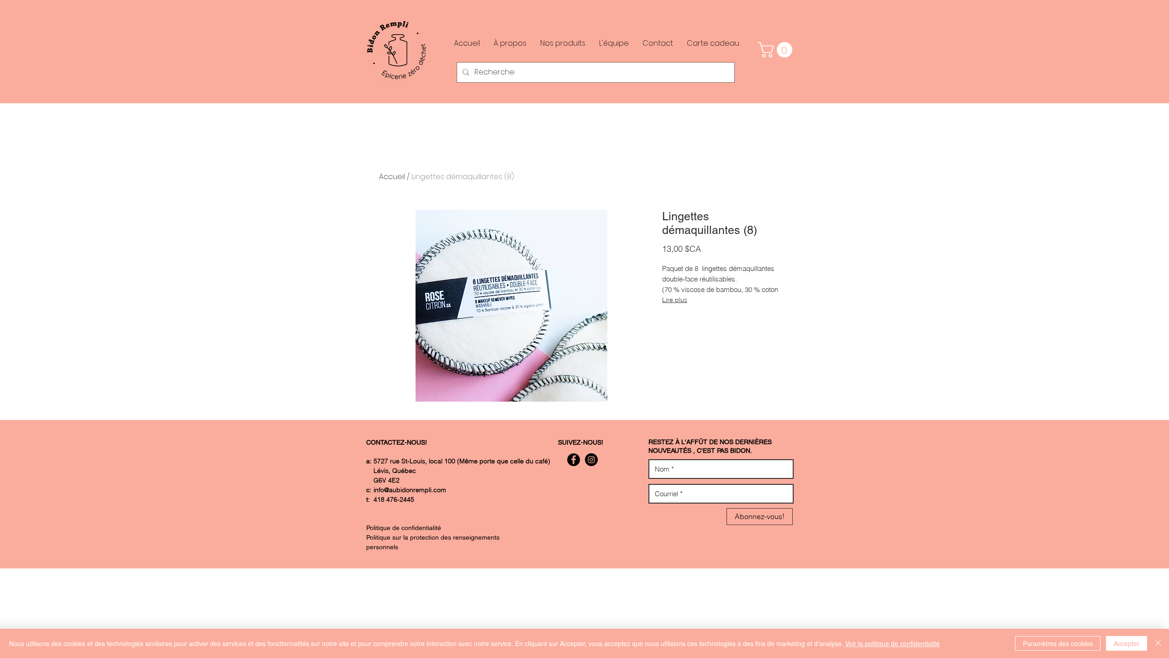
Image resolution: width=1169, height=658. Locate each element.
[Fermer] (1158, 643)
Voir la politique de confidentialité (892, 643)
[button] (777, 50)
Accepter (1126, 643)
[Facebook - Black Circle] (573, 459)
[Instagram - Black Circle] (591, 459)
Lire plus (674, 300)
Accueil (392, 176)
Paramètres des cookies (1058, 643)
